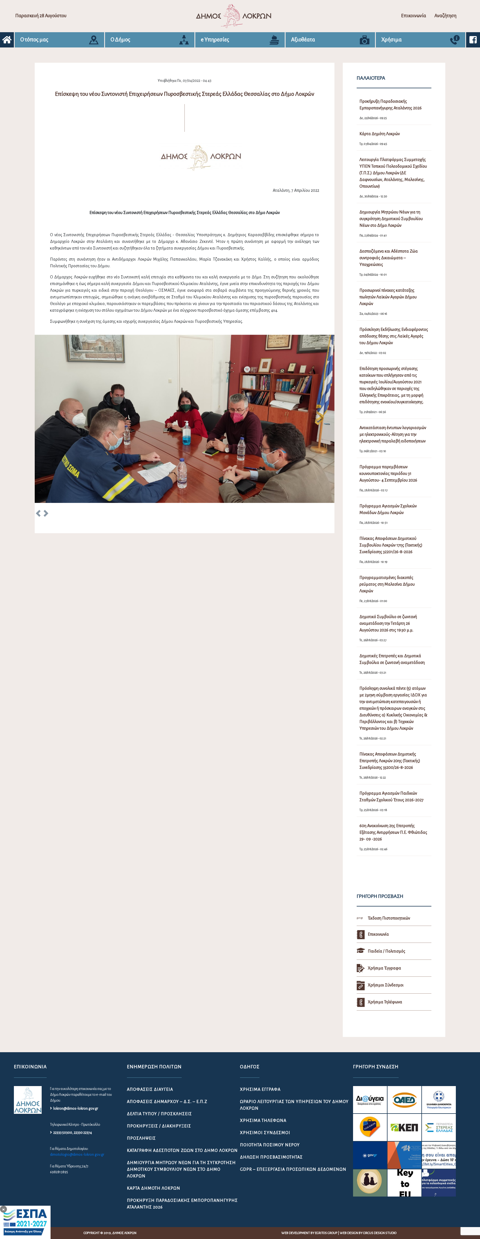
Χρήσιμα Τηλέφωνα (263, 1120)
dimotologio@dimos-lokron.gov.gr (77, 1155)
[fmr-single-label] (370, 1099)
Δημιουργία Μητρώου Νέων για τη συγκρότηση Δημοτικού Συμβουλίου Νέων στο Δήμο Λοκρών (181, 1169)
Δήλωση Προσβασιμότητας (271, 1157)
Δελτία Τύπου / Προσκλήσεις (159, 1114)
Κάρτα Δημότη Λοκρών (153, 1188)
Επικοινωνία (413, 15)
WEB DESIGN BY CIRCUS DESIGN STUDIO (368, 1233)
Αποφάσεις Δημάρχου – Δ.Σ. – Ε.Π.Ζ (167, 1101)
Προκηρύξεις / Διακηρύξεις (159, 1126)
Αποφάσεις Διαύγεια (150, 1089)
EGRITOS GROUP (326, 1233)
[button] (38, 514)
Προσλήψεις (141, 1138)
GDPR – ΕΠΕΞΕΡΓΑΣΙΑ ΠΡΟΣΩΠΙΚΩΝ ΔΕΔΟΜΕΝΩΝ (293, 1169)
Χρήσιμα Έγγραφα (260, 1089)
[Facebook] (473, 39)
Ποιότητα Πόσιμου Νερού (270, 1145)
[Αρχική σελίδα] (7, 39)
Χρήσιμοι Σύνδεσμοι (265, 1132)
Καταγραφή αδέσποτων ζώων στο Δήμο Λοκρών (182, 1150)
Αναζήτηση (445, 15)
